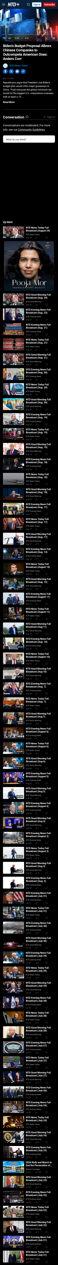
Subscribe (49, 4)
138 (39, 1172)
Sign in (36, 4)
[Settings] (53, 38)
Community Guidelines (31, 129)
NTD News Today (19, 65)
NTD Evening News (33, 317)
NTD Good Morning (33, 302)
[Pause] (4, 38)
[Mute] (9, 38)
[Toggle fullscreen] (48, 38)
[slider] (29, 34)
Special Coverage (33, 1169)
